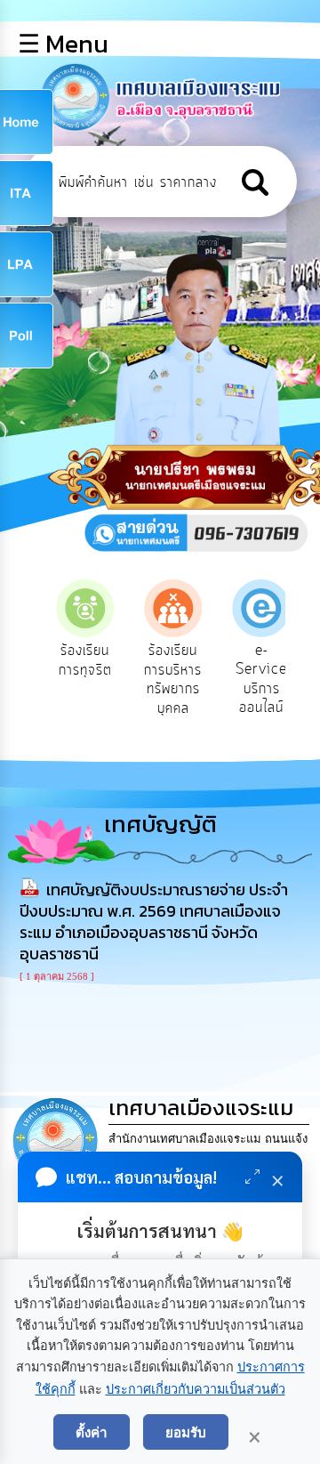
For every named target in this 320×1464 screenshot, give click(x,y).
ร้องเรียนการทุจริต (76, 660)
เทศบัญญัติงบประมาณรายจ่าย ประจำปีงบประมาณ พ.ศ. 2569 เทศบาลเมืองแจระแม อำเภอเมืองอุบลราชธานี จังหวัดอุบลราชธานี (154, 922)
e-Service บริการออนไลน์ (253, 679)
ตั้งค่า (92, 1432)
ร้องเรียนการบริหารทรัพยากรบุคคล (165, 679)
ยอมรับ (185, 1432)
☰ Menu (63, 43)
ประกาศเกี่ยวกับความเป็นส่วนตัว (195, 1389)
